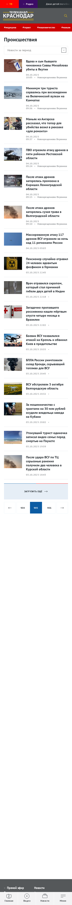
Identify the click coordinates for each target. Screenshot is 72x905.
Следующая (62, 508)
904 (23, 507)
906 (49, 507)
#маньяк (65, 27)
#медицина (10, 27)
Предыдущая (9, 508)
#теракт (27, 27)
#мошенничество (46, 27)
